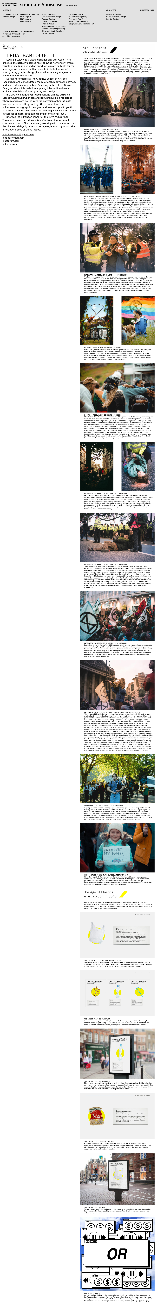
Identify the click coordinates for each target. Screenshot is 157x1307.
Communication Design (51, 16)
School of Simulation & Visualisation (17, 31)
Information (71, 5)
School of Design (49, 14)
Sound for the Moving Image (14, 36)
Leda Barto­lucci (30, 54)
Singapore (111, 10)
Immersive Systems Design (13, 34)
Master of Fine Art (76, 19)
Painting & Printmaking (79, 21)
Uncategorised (147, 10)
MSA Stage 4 (25, 19)
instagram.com (10, 140)
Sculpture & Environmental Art (81, 24)
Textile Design (48, 33)
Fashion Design (48, 19)
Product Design (8, 16)
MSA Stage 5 (25, 21)
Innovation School (10, 14)
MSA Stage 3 (25, 16)
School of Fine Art (77, 14)
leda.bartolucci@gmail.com (18, 134)
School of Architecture (29, 14)
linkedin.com (9, 143)
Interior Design (48, 24)
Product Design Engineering (53, 28)
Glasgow (6, 10)
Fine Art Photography (78, 16)
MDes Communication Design (54, 26)
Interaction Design (49, 21)
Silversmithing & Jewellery (53, 31)
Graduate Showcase (41, 4)
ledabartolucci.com (13, 137)
